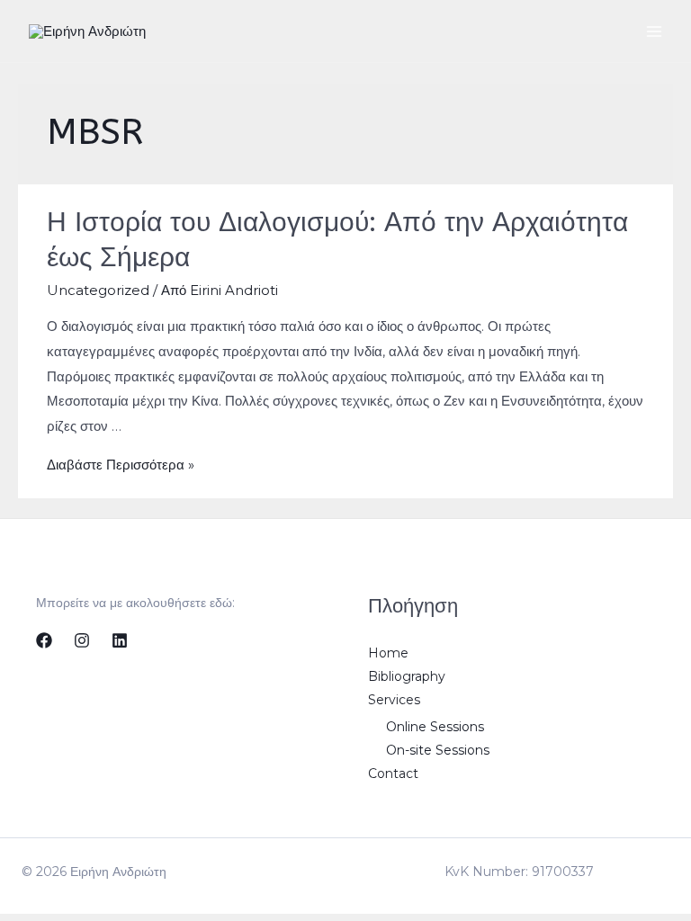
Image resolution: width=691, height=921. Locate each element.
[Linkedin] (120, 640)
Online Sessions (435, 727)
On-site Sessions (437, 750)
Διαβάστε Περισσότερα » (120, 464)
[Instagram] (82, 640)
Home (388, 653)
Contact (393, 773)
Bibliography (406, 676)
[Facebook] (44, 640)
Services (394, 700)
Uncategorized (98, 290)
